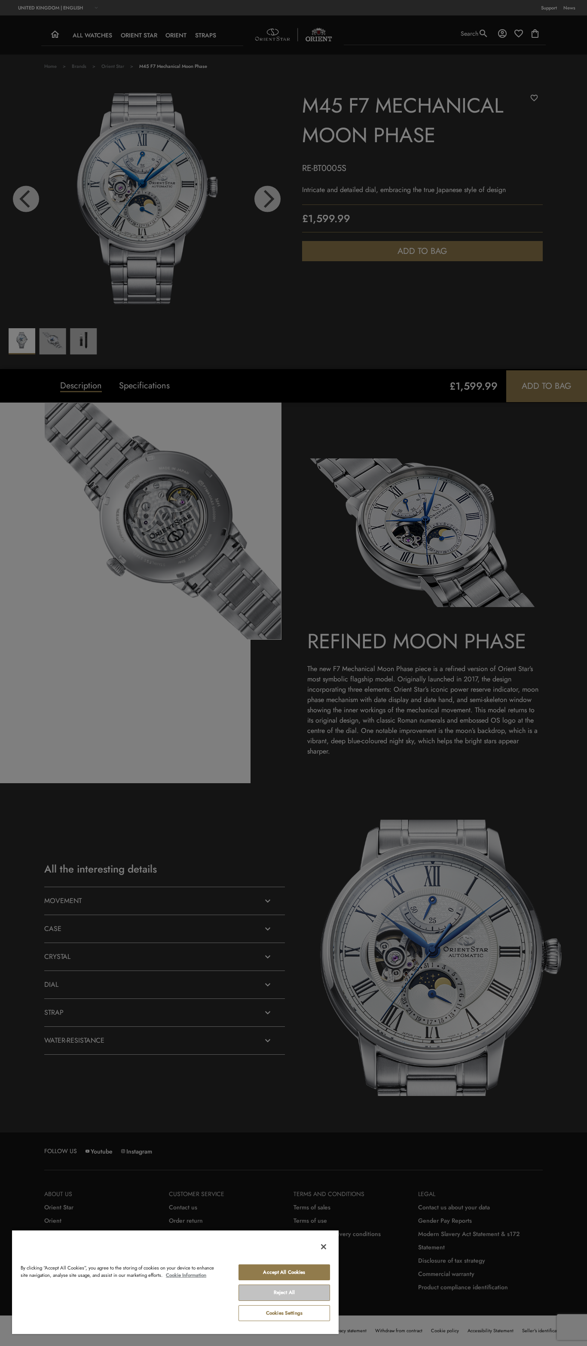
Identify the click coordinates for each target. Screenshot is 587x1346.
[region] (175, 1282)
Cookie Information (186, 1275)
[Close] (323, 1246)
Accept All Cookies (284, 1272)
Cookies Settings (284, 1312)
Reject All (284, 1292)
